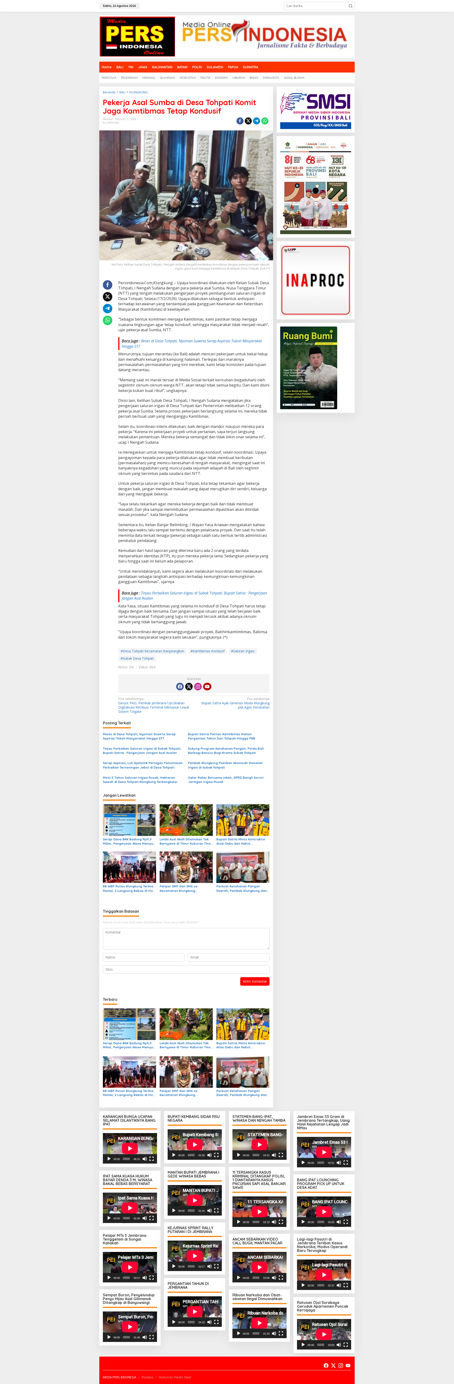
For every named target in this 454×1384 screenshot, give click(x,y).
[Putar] (109, 1158)
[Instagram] (198, 686)
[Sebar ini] (240, 121)
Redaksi (147, 1377)
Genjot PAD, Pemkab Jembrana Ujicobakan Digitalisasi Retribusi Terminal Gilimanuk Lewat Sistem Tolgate (153, 705)
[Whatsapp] (264, 121)
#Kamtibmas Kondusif (208, 651)
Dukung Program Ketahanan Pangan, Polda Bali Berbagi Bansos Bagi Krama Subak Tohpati (226, 751)
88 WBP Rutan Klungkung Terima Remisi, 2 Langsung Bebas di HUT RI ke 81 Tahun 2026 (129, 888)
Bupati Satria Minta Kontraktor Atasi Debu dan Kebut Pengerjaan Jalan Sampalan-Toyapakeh (241, 841)
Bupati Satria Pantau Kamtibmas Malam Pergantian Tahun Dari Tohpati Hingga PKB (221, 736)
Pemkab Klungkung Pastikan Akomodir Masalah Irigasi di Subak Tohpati (225, 765)
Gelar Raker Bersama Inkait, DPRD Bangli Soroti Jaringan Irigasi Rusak (225, 780)
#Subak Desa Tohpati (137, 658)
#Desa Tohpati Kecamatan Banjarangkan (152, 651)
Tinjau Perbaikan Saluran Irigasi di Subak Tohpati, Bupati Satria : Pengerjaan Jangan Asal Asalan (142, 751)
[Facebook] (180, 686)
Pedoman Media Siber (175, 1377)
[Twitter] (189, 686)
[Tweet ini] (248, 121)
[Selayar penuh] (151, 1158)
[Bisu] (144, 1158)
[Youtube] (207, 686)
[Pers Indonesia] (227, 36)
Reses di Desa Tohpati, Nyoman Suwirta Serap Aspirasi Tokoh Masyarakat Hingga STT (139, 736)
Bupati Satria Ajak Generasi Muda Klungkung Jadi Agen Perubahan (235, 703)
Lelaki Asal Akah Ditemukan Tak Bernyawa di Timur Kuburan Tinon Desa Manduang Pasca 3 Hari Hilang (186, 841)
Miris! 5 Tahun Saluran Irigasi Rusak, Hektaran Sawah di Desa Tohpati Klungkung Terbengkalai (140, 780)
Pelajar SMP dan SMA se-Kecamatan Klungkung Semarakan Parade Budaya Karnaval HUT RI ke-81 (181, 888)
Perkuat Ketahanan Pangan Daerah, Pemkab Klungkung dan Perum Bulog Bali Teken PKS (241, 888)
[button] (351, 6)
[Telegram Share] (256, 121)
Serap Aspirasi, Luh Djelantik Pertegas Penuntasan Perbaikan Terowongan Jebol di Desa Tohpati (143, 765)
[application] (130, 1148)
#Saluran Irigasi (242, 651)
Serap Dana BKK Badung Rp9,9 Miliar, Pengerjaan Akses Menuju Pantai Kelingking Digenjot (128, 841)
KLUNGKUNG (111, 122)
